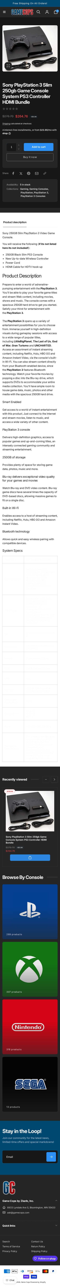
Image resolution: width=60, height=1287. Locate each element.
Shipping (6, 123)
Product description (14, 222)
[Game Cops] (9, 1193)
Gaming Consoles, (39, 189)
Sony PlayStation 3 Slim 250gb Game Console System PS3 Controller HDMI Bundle (26, 839)
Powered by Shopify (38, 1282)
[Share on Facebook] (13, 173)
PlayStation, (27, 192)
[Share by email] (37, 173)
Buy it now (30, 157)
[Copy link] (44, 173)
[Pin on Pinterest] (28, 173)
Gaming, (24, 189)
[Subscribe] (51, 1157)
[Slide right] (54, 48)
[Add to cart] (30, 857)
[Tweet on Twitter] (21, 173)
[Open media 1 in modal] (30, 48)
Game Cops (25, 1282)
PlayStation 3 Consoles (33, 196)
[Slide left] (5, 48)
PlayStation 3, (41, 192)
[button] (4, 11)
